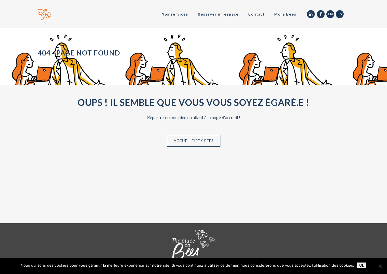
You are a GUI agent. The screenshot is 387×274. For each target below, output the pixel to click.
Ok (361, 265)
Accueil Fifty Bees (194, 140)
